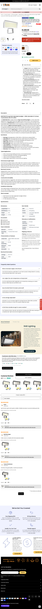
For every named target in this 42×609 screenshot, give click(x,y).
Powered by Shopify (14, 603)
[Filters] (2, 398)
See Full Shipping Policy (27, 248)
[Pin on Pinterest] (33, 103)
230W (29, 53)
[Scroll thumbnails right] (40, 385)
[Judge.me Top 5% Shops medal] (32, 560)
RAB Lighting (28, 23)
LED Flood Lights (14, 14)
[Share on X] (30, 103)
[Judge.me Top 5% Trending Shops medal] (37, 560)
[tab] (5, 322)
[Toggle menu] (1, 5)
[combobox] (21, 9)
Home (2, 14)
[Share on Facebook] (27, 103)
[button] (1, 12)
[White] (26, 48)
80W (24, 53)
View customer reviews (7, 368)
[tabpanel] (21, 339)
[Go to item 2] (16, 385)
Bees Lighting (7, 603)
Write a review (28, 374)
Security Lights (7, 14)
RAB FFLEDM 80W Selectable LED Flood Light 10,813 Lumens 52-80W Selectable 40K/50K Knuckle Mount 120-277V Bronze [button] (19, 487)
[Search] (39, 9)
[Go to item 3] (27, 385)
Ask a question (28, 377)
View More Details (25, 99)
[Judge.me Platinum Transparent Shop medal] (23, 560)
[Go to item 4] (37, 385)
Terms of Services (16, 575)
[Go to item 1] (6, 385)
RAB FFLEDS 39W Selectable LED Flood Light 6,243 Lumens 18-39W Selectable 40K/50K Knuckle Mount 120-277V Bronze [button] (19, 457)
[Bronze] (23, 48)
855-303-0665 (32, 533)
